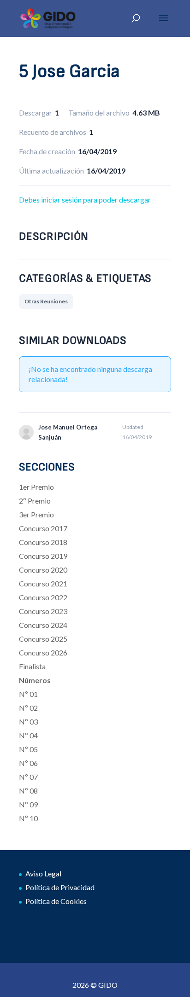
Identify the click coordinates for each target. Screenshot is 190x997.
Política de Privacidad (60, 887)
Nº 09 (28, 804)
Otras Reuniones (46, 301)
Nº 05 (28, 749)
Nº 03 (28, 721)
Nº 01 (28, 694)
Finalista (32, 666)
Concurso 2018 (43, 542)
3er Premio (36, 514)
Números (35, 680)
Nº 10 (28, 818)
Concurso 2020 (43, 569)
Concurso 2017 (43, 528)
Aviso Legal (43, 873)
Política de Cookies (56, 901)
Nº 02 (28, 707)
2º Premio (35, 500)
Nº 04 (28, 735)
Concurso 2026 (43, 652)
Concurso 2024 (43, 624)
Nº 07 (28, 776)
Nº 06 (28, 763)
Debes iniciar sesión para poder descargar (85, 199)
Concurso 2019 (43, 555)
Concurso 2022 (43, 597)
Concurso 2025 (43, 638)
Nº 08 (28, 790)
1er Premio (36, 486)
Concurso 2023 (43, 611)
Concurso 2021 (43, 583)
